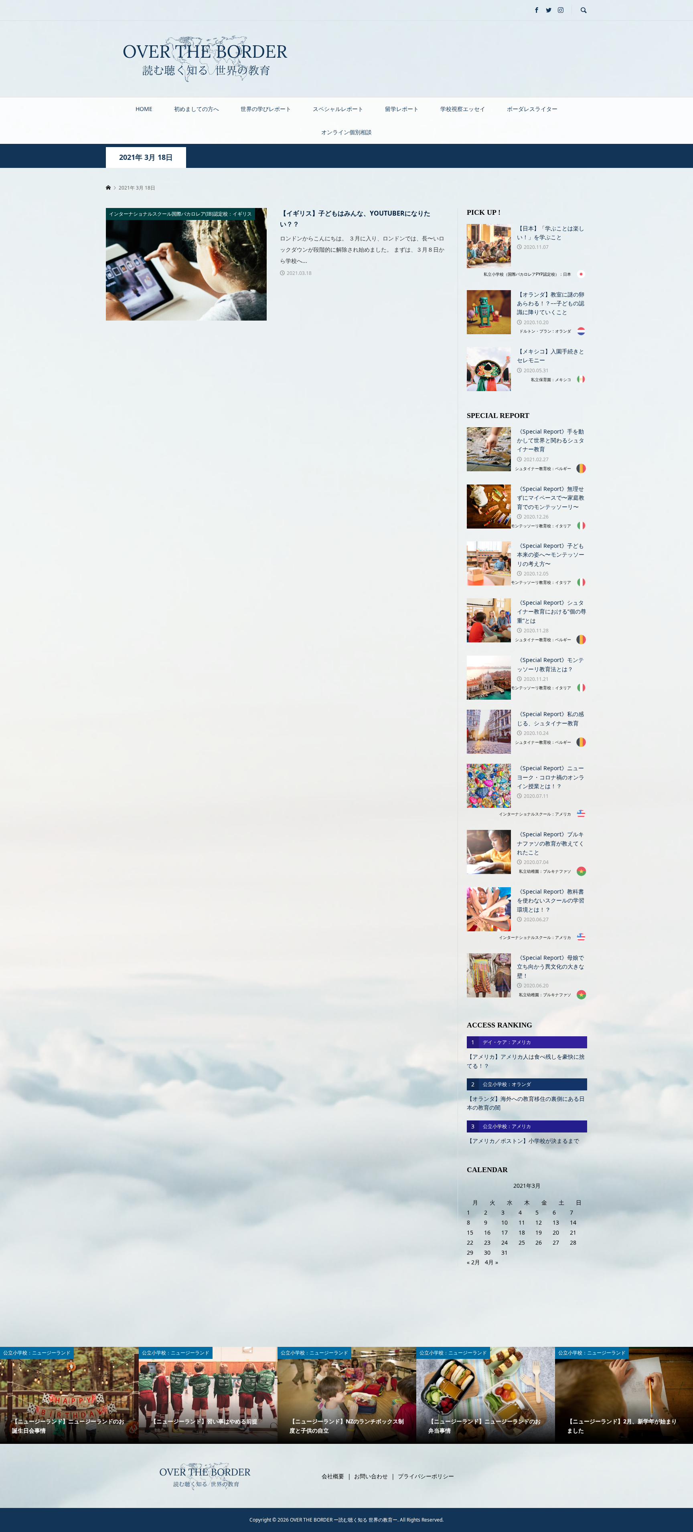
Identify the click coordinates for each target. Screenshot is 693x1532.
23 (487, 1242)
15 (470, 1232)
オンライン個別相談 (346, 132)
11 (522, 1222)
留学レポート (402, 109)
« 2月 (473, 1262)
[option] (69, 1395)
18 (522, 1232)
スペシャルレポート (338, 109)
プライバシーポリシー (426, 1476)
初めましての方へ (196, 109)
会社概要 (333, 1476)
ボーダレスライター (532, 109)
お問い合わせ (371, 1476)
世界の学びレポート (266, 109)
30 (487, 1252)
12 (538, 1222)
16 (487, 1232)
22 (470, 1242)
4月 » (491, 1262)
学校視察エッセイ (462, 109)
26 (538, 1242)
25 (522, 1242)
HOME (144, 109)
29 (470, 1252)
